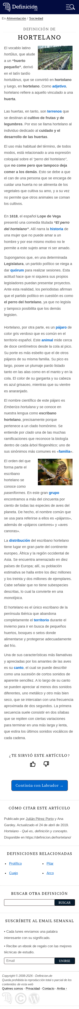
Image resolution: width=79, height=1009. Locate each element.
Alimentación (16, 18)
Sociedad (36, 18)
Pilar (50, 863)
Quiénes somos (12, 988)
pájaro (61, 327)
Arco (50, 873)
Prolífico (15, 863)
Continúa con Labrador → (40, 785)
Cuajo (13, 873)
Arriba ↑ (62, 988)
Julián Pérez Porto (40, 819)
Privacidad (33, 988)
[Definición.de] (20, 7)
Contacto (48, 988)
